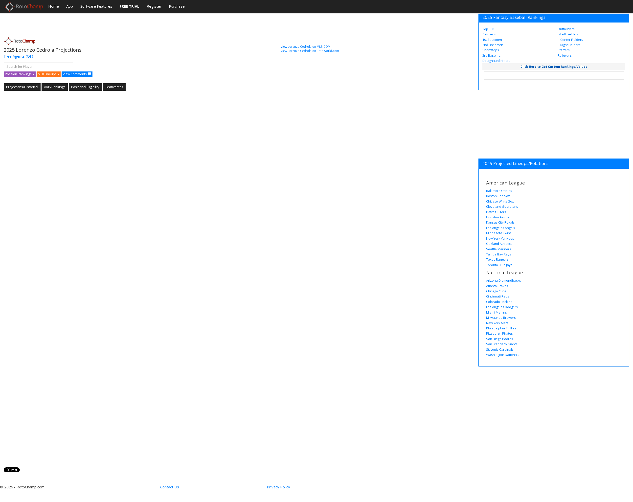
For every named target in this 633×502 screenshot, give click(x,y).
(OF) (29, 56)
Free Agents (14, 56)
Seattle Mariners (498, 249)
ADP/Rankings (54, 87)
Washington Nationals (502, 354)
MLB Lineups (47, 74)
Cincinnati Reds (497, 296)
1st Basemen (492, 39)
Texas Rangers (497, 259)
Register (154, 6)
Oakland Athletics (499, 243)
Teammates (114, 87)
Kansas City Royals (500, 222)
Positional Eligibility (85, 87)
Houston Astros (497, 217)
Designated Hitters (496, 60)
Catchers (489, 34)
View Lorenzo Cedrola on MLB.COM (305, 47)
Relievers (565, 55)
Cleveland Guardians (502, 206)
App (69, 6)
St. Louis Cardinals (500, 349)
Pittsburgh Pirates (499, 333)
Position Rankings (18, 74)
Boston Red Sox (498, 196)
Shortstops (490, 50)
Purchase (177, 6)
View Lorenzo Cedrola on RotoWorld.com (310, 51)
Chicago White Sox (500, 201)
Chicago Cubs (496, 291)
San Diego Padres (499, 339)
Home (53, 6)
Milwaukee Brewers (501, 317)
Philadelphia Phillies (501, 328)
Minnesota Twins (499, 233)
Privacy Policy (278, 486)
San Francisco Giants (502, 344)
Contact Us (169, 486)
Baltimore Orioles (499, 190)
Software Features (96, 6)
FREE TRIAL (129, 6)
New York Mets (497, 323)
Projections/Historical (22, 87)
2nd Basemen (492, 45)
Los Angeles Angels (500, 228)
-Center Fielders (571, 39)
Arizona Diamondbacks (503, 280)
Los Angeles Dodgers (502, 307)
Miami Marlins (496, 312)
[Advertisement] (94, 23)
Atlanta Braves (497, 286)
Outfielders (566, 29)
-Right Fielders (569, 45)
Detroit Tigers (496, 212)
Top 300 (488, 29)
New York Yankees (500, 238)
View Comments (75, 74)
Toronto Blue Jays (499, 265)
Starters (564, 50)
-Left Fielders (569, 34)
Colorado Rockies (499, 301)
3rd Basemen (492, 55)
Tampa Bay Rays (498, 254)
